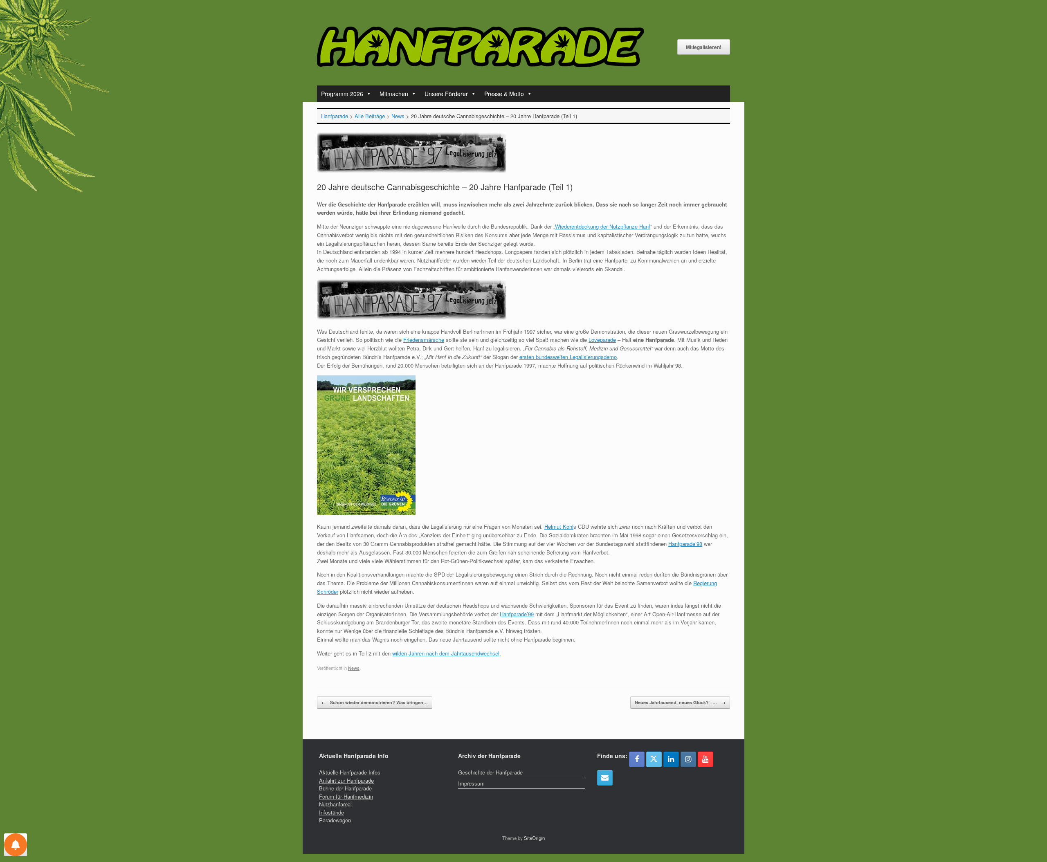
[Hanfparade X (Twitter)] (654, 759)
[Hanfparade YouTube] (705, 759)
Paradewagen (335, 820)
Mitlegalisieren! (703, 47)
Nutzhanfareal (335, 804)
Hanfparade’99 (517, 614)
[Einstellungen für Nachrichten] (15, 844)
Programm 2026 (342, 94)
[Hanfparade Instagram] (688, 759)
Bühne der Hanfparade (345, 788)
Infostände (331, 812)
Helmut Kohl (558, 526)
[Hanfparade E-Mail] (605, 778)
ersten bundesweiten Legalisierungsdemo (568, 357)
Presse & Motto (504, 94)
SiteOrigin (534, 838)
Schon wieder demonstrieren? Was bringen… (374, 702)
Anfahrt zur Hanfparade (346, 780)
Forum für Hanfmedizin (346, 796)
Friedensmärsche (423, 339)
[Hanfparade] (480, 47)
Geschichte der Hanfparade (490, 772)
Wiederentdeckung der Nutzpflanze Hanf (602, 226)
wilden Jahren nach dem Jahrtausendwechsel (445, 653)
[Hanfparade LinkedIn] (671, 759)
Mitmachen (394, 94)
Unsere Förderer (446, 94)
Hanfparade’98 (685, 544)
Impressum (471, 783)
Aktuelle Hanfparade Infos (349, 772)
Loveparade (602, 339)
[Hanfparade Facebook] (637, 759)
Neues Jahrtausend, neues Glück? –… (680, 702)
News (353, 667)
